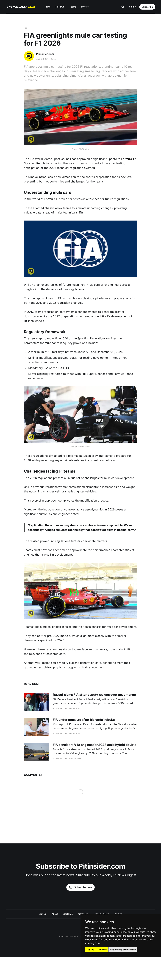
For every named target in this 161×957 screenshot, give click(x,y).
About (55, 914)
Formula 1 (127, 159)
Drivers (85, 6)
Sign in (132, 6)
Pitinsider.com (45, 54)
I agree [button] (90, 949)
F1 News (60, 6)
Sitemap (118, 914)
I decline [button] (102, 949)
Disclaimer (68, 914)
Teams (72, 6)
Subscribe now (83, 887)
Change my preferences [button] (123, 949)
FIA (25, 28)
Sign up (42, 914)
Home (48, 6)
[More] (95, 7)
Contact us (83, 914)
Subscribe (147, 6)
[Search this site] (122, 7)
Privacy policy (102, 914)
